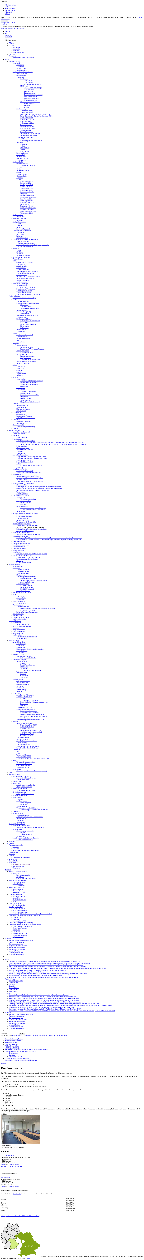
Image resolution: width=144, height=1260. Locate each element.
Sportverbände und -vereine (25, 278)
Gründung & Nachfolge (16, 907)
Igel (17, 751)
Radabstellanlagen (26, 585)
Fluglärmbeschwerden (23, 255)
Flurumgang (20, 561)
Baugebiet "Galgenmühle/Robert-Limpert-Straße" (31, 458)
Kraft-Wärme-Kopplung (27, 665)
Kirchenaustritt (24, 151)
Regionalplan (20, 453)
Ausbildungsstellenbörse (20, 896)
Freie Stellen (16, 49)
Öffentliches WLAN (19, 893)
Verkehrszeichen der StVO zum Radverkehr (34, 580)
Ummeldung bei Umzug (27, 128)
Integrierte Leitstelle (19, 629)
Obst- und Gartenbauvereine (25, 273)
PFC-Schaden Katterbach (24, 656)
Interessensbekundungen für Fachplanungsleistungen (32, 245)
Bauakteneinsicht (21, 437)
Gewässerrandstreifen (23, 765)
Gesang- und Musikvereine (24, 262)
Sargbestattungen (21, 285)
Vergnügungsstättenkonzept (25, 531)
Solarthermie (24, 677)
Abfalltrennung (21, 644)
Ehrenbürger (20, 65)
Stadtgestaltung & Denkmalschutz (23, 483)
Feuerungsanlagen (22, 682)
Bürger (7, 59)
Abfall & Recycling (19, 642)
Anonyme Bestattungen (23, 292)
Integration (16, 344)
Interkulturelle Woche (27, 347)
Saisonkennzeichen (26, 125)
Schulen (15, 901)
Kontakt (7, 31)
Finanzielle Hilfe (21, 479)
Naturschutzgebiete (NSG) (28, 725)
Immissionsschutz (18, 679)
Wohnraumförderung (19, 547)
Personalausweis (29, 103)
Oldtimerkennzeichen (27, 123)
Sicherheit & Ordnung (15, 621)
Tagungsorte (16, 868)
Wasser (15, 760)
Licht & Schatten (21, 688)
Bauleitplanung (17, 439)
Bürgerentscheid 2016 (27, 202)
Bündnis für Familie (22, 301)
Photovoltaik (24, 667)
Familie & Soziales (14, 296)
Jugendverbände (21, 266)
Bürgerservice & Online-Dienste (23, 72)
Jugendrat (19, 372)
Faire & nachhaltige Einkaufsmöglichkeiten (26, 838)
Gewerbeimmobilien (19, 905)
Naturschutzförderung (23, 744)
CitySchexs (16, 930)
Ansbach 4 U (20, 366)
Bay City (19, 225)
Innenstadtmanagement (20, 933)
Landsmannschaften (22, 269)
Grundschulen (17, 783)
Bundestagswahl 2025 (27, 181)
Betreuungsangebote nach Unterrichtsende (29, 817)
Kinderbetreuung (21, 317)
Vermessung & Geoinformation (22, 555)
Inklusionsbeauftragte (23, 338)
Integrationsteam (21, 354)
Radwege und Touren (23, 591)
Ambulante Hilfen (26, 306)
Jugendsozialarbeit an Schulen (29, 308)
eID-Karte (27, 107)
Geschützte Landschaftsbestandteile (31, 732)
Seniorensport (20, 388)
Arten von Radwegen (27, 582)
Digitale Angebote (22, 806)
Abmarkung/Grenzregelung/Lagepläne (28, 557)
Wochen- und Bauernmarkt (24, 840)
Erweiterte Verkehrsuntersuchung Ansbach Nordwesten (37, 608)
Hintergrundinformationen (28, 711)
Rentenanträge (20, 155)
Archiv (18, 464)
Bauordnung (16, 435)
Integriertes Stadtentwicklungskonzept (28, 534)
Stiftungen (19, 220)
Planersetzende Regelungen (25, 449)
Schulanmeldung (21, 818)
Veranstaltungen (21, 836)
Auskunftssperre (29, 89)
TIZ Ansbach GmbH (7, 1156)
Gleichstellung (17, 412)
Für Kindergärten (25, 802)
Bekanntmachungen (22, 241)
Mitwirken (8, 938)
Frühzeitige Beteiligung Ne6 (33, 670)
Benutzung (19, 799)
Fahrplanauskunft (18, 566)
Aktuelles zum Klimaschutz (25, 695)
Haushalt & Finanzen (19, 218)
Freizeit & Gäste (10, 843)
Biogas (22, 663)
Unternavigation (10, 10)
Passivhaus (23, 504)
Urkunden (23, 144)
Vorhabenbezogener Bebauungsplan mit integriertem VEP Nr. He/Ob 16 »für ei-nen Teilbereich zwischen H (53, 444)
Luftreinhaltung (21, 690)
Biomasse (23, 674)
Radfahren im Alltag (22, 584)
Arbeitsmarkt (20, 885)
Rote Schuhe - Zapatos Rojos (25, 418)
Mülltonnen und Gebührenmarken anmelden (30, 649)
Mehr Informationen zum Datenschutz (12, 28)
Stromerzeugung (21, 661)
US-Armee (16, 248)
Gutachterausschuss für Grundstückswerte (25, 513)
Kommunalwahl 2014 (27, 206)
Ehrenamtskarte (21, 407)
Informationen (24, 314)
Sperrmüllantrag (21, 156)
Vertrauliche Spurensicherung (25, 426)
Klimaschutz (16, 693)
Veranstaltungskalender (16, 845)
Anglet (18, 223)
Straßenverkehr (17, 635)
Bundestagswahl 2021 (27, 190)
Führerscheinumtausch (23, 624)
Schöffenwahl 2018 (26, 199)
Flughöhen (19, 252)
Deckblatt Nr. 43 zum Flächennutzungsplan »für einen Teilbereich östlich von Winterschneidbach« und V (53, 442)
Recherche (19, 178)
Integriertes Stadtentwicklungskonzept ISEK (30, 827)
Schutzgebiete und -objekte (24, 723)
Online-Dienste (21, 75)
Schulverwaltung (18, 813)
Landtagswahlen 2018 (27, 195)
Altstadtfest (16, 848)
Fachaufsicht (24, 322)
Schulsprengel (20, 822)
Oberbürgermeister (22, 163)
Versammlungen (18, 259)
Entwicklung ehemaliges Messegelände (28, 472)
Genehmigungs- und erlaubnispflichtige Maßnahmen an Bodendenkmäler (39, 488)
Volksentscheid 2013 (26, 213)
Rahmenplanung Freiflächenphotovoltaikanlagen (31, 529)
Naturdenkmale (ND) (27, 734)
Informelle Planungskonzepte (22, 524)
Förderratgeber (21, 511)
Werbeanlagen (20, 492)
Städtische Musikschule (20, 795)
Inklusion (15, 333)
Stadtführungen (13, 852)
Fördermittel (16, 873)
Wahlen (18, 179)
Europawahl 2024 (25, 183)
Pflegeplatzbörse (25, 398)
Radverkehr (16, 568)
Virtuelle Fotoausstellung (16, 954)
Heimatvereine (20, 264)
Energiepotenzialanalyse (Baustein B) (32, 714)
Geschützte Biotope (26, 735)
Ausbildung (16, 47)
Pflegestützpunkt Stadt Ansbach (30, 402)
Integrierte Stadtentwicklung (21, 532)
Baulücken (19, 467)
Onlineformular (17, 1193)
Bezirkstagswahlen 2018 (28, 197)
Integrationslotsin (25, 358)
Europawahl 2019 (25, 193)
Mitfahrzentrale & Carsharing (22, 592)
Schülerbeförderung (22, 815)
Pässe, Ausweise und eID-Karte (30, 102)
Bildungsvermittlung (26, 352)
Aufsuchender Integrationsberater (30, 359)
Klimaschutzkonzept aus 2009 (25, 709)
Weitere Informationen (23, 520)
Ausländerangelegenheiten (24, 137)
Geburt (22, 146)
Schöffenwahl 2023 (26, 188)
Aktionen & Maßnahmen (24, 697)
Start (10, 42)
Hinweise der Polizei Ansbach (22, 626)
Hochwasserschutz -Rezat (24, 764)
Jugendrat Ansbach (14, 951)
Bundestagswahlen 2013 (28, 208)
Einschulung (20, 820)
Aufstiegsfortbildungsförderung (26, 778)
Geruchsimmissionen (22, 684)
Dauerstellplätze (21, 598)
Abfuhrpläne (20, 645)
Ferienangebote (21, 329)
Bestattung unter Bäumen (24, 291)
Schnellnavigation (10, 5)
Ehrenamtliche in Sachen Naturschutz (28, 746)
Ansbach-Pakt (17, 898)
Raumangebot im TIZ (19, 921)
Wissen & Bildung (14, 774)
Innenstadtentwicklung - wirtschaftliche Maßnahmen (25, 924)
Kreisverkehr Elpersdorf (27, 610)
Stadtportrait (16, 63)
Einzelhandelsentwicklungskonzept (27, 525)
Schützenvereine (21, 275)
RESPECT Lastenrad (27, 589)
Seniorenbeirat (20, 379)
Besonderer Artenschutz (23, 757)
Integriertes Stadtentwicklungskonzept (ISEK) (30, 527)
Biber (18, 753)
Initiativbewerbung (18, 52)
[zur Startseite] (8, 23)
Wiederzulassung (25, 130)
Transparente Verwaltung (16, 942)
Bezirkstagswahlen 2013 (28, 211)
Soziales (15, 404)
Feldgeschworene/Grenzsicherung (27, 559)
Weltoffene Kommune (23, 363)
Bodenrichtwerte (21, 515)
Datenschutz (8, 37)
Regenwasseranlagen (19, 548)
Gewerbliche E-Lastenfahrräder (26, 878)
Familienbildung (21, 310)
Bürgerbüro (20, 77)
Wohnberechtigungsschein (21, 545)
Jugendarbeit (20, 368)
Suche (7, 7)
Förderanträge (24, 326)
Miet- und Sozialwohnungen (21, 543)
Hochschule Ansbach (19, 792)
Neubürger (12, 841)
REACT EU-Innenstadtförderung (23, 926)
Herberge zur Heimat (22, 409)
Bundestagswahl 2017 (27, 201)
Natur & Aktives (14, 859)
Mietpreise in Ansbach (19, 541)
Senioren (15, 377)
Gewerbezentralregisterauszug (33, 95)
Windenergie (24, 668)
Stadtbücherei (17, 797)
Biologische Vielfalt (22, 737)
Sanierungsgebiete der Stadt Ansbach (27, 476)
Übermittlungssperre (30, 100)
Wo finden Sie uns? (22, 158)
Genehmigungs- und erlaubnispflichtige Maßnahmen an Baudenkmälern (38, 487)
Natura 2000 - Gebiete (27, 727)
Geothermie (24, 675)
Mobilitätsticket (17, 615)
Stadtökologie (17, 552)
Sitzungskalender (21, 176)
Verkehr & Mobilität (19, 601)
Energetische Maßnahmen (21, 495)
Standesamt (20, 142)
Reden (22, 167)
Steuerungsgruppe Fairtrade (25, 831)
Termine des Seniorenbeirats (29, 384)
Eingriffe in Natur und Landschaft (26, 741)
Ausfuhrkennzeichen (26, 112)
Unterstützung (20, 389)
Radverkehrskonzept (22, 573)
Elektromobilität (21, 603)
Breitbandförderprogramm (24, 246)
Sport (10, 772)
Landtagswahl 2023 (26, 185)
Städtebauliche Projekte (20, 469)
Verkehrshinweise (18, 614)
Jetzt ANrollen (20, 342)
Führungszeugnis (29, 93)
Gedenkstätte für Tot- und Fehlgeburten (28, 294)
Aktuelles (19, 250)
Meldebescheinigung (30, 96)
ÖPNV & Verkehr (14, 564)
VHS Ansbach (17, 811)
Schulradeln (24, 704)
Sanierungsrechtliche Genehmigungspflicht (29, 478)
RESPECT (23, 698)
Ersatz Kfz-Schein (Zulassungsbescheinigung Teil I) (36, 116)
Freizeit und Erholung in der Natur (27, 748)
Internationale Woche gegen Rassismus (32, 349)
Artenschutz (16, 750)
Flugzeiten (19, 253)
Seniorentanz (24, 386)
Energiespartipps (25, 502)
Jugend (15, 365)
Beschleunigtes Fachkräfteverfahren (31, 141)
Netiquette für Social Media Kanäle (23, 58)
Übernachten (13, 863)
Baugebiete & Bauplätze (20, 455)
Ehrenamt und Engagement (17, 949)
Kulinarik (11, 855)
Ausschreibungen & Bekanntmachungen (25, 239)
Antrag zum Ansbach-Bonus (25, 794)
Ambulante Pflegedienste (28, 391)
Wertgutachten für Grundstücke (26, 522)
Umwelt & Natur (14, 640)
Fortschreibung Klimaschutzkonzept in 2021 (30, 720)
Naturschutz (16, 721)
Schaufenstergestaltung (20, 935)
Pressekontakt (20, 216)
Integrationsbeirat (21, 345)
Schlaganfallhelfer (22, 423)
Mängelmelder (20, 575)
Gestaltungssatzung (22, 494)
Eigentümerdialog (18, 937)
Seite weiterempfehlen (7, 1166)
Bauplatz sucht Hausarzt (23, 460)
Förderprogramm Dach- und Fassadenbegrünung (31, 554)
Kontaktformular (14, 1164)
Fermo (18, 227)
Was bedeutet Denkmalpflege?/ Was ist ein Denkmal (32, 490)
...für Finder (28, 80)
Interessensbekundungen (20, 536)
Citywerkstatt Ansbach (20, 928)
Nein (3, 21)
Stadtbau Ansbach (18, 550)
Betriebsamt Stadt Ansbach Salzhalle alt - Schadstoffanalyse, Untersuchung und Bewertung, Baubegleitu (48, 539)
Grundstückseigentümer (23, 562)
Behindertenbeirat (21, 336)
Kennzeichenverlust (26, 118)
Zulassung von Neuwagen (28, 135)
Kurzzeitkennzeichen (26, 121)
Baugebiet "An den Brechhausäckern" (32, 465)
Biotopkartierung (21, 742)
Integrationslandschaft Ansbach (26, 361)
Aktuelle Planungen (22, 571)
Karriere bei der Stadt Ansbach (22, 231)
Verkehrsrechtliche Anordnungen (26, 637)
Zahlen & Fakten (21, 68)
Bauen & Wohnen (14, 430)
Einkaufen (12, 854)
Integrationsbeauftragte (27, 356)
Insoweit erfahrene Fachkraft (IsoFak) (28, 315)
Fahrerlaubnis (17, 622)
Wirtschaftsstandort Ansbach (17, 880)
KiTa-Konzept (24, 328)
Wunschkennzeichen (26, 132)
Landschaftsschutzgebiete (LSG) (30, 730)
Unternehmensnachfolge (20, 912)
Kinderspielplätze (21, 331)
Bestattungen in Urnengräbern (25, 287)
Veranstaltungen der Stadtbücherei (27, 808)
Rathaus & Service (14, 61)
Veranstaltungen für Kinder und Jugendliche (34, 810)
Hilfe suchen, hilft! (18, 425)
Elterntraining (24, 305)
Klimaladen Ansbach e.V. (24, 707)
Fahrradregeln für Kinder (28, 578)
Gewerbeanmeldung (19, 908)
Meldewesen (24, 86)
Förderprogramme (22, 506)
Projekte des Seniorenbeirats (29, 382)
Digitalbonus (20, 877)
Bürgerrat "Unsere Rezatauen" (18, 945)
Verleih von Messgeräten (28, 499)
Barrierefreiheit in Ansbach (24, 335)
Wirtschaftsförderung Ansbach (18, 871)
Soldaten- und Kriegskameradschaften (28, 276)
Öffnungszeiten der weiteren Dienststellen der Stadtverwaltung (20, 1216)
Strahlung (19, 691)
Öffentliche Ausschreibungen (25, 243)
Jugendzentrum (21, 374)
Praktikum (16, 50)
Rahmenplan (20, 451)
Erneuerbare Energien (19, 659)
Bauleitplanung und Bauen (17, 947)
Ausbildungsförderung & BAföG (23, 776)
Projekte (19, 340)
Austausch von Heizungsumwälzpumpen (33, 508)
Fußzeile (7, 14)
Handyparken (20, 596)
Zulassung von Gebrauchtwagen (30, 133)
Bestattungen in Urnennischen (25, 289)
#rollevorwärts (20, 414)
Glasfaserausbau (18, 889)
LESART (16, 847)
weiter (29, 1258)
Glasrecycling (20, 647)
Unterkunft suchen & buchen (21, 864)
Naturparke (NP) (25, 728)
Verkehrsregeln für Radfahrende (26, 577)
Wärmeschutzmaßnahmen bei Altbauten (32, 509)
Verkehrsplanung (18, 605)
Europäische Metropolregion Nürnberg (21, 923)
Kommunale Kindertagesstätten (30, 321)
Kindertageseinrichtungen (24, 319)
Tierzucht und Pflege (22, 280)
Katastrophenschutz (19, 631)
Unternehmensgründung (20, 910)
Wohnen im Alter (25, 400)
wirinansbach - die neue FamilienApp (24, 298)
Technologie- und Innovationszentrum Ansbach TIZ (25, 915)
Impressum (8, 35)
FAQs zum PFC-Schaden (28, 658)
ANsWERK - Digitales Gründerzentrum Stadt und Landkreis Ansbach (30, 914)
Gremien (19, 172)
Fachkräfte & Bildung (15, 894)
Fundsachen (24, 79)
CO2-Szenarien (25, 718)
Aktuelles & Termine (22, 569)
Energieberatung (21, 497)
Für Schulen (24, 804)
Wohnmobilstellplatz (19, 866)
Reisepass (27, 105)
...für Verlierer (28, 82)
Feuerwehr (16, 628)
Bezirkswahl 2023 (26, 186)
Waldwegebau (20, 652)
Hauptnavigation (10, 8)
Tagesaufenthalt (21, 411)
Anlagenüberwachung (23, 681)
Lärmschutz (20, 686)
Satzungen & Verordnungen (21, 257)
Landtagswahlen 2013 (27, 209)
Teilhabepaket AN (22, 405)
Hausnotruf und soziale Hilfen (29, 395)
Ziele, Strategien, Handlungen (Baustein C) (33, 716)
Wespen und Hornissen (23, 755)
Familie (15, 299)
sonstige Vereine (21, 282)
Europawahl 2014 (25, 204)
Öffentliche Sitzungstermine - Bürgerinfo (21, 940)
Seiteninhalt (8, 12)
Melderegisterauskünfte (31, 98)
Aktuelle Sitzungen (22, 174)
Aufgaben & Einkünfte (27, 165)
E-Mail (3, 1164)
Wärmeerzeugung (21, 672)
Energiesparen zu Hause (23, 501)
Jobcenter (15, 428)
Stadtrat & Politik (18, 162)
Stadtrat (18, 169)
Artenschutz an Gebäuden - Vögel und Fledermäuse (32, 758)
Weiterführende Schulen (20, 788)
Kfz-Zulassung (21, 109)
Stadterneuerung (18, 474)
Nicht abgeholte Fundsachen (33, 84)
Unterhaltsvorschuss (22, 780)
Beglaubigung (28, 91)
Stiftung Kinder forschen (28, 324)
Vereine (15, 261)
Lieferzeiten (20, 599)
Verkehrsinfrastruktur (19, 891)
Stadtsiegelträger (21, 70)
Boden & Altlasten (18, 654)
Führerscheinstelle (22, 153)
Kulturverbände (21, 268)
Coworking (16, 931)
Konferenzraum (17, 917)
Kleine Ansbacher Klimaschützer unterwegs (34, 702)
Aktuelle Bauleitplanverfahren (25, 441)
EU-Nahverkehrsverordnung (21, 617)
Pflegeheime (24, 396)
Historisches (20, 66)
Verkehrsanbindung (19, 882)
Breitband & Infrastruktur (16, 887)
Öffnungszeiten (21, 160)
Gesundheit (16, 419)
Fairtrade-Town (17, 829)
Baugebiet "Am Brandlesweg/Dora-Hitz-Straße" (31, 456)
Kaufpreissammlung (22, 518)
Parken (15, 594)
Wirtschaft (8, 870)
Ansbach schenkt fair (26, 834)
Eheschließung (24, 148)
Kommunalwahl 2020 (27, 192)
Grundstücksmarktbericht (24, 517)
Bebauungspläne (21, 446)
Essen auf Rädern (25, 393)
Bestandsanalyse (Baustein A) (29, 712)
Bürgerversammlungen (16, 944)
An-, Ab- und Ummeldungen (33, 88)
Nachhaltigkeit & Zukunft (17, 824)
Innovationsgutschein (23, 875)
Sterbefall (23, 149)
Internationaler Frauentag (24, 416)
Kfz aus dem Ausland (27, 119)
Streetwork (19, 375)
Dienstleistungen (21, 73)
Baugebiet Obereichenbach (24, 462)
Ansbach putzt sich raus (16, 953)
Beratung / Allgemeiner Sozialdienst (27, 303)
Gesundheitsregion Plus (23, 421)
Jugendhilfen (20, 370)
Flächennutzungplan (22, 448)
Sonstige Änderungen (27, 126)
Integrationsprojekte (22, 351)
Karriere (7, 33)
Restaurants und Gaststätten (21, 857)
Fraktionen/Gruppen (22, 171)
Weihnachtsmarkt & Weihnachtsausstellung (26, 850)
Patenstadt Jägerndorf (23, 229)
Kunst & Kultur (13, 861)
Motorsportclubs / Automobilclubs (27, 271)
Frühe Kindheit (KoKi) (23, 312)
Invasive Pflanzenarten (23, 739)
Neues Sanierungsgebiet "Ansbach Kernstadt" (30, 481)
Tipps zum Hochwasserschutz (25, 762)
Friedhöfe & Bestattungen (21, 284)
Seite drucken (19, 1166)
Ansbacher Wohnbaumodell (21, 432)
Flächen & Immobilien (16, 903)
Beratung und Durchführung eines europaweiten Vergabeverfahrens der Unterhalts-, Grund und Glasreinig (49, 538)
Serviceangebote (21, 801)
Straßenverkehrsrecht (19, 619)
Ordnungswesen (18, 633)
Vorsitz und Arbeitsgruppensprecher (31, 381)
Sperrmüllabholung (22, 651)
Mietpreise (16, 919)
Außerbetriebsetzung (26, 111)
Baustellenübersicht (19, 434)
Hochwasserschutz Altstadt (24, 471)
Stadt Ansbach (5, 1177)
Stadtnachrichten (18, 215)
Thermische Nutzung (22, 767)
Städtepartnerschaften (19, 222)
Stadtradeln (23, 705)
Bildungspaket (17, 781)
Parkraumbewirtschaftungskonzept (27, 612)
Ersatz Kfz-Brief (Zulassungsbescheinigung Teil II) (36, 114)
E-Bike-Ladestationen (27, 587)
